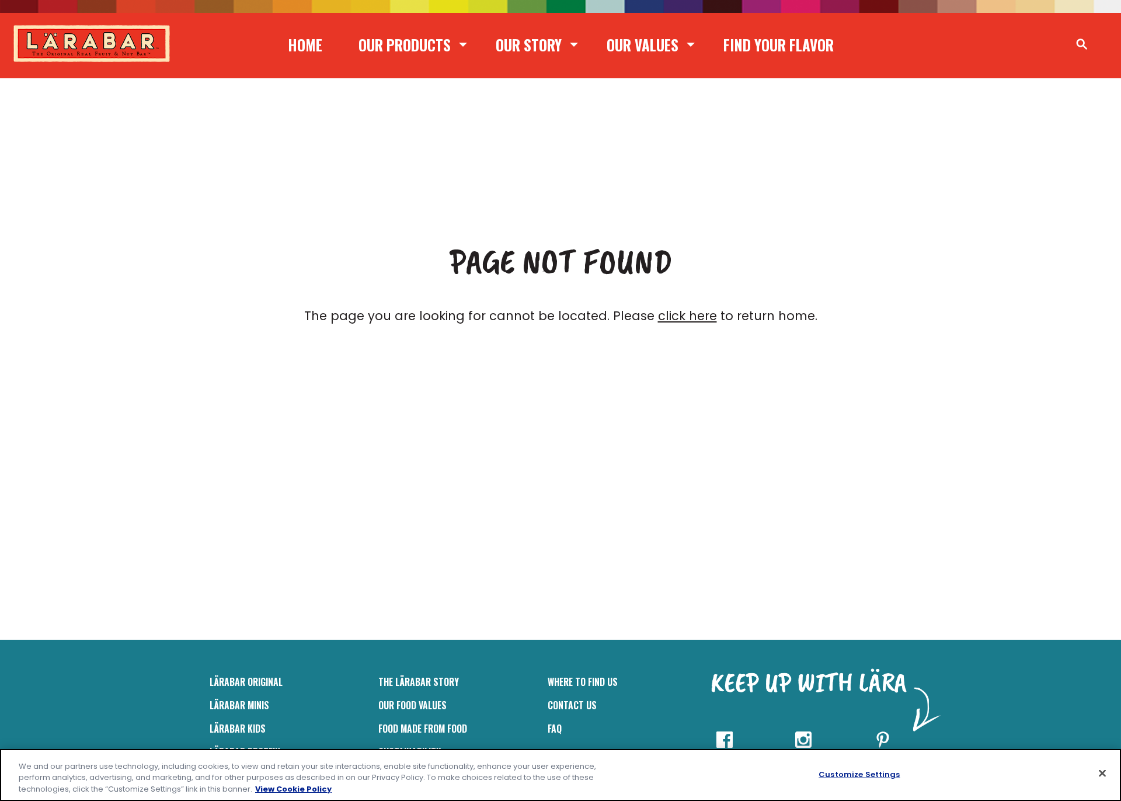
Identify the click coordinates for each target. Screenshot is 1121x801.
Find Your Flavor (778, 45)
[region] (560, 775)
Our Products (404, 45)
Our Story (529, 45)
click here (687, 315)
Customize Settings (859, 773)
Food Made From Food (422, 729)
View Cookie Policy (293, 789)
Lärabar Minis (239, 705)
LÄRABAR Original (246, 682)
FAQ (555, 729)
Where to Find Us (583, 682)
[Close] (1102, 773)
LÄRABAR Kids (238, 729)
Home (305, 45)
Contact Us (572, 705)
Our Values (642, 45)
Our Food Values (412, 705)
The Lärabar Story (418, 682)
